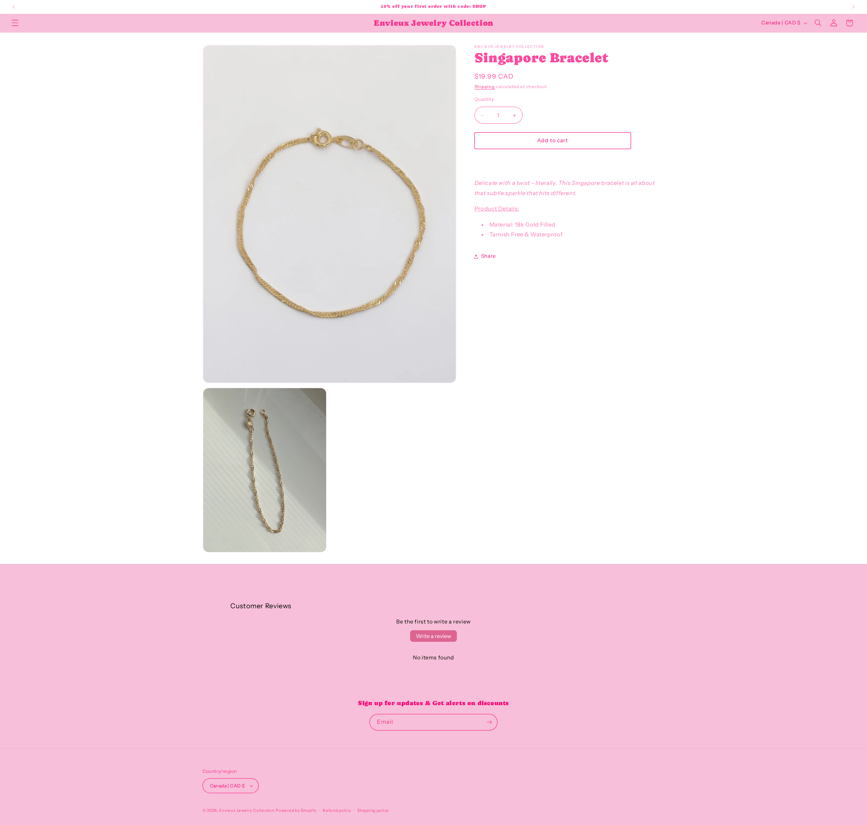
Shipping (484, 86)
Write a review (433, 636)
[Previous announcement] (13, 7)
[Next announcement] (853, 7)
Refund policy (337, 810)
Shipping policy (373, 810)
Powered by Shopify (296, 810)
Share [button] (488, 256)
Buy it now (552, 161)
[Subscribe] (489, 722)
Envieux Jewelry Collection (246, 810)
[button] (15, 23)
